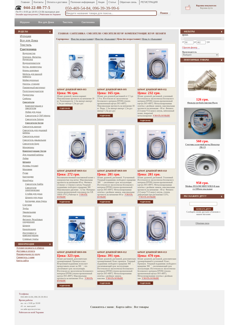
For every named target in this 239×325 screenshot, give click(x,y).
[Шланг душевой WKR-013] (156, 228)
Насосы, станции (31, 84)
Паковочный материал (34, 87)
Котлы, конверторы (32, 67)
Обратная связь (128, 2)
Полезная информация (83, 2)
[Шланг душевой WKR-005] (116, 65)
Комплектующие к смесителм (34, 107)
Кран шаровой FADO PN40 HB (202, 186)
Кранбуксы (28, 180)
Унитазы (27, 216)
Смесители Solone (34, 119)
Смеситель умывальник (34, 140)
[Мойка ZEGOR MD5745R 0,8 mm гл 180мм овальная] (202, 138)
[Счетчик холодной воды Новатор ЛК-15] (202, 96)
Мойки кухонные (31, 80)
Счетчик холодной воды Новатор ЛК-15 (202, 104)
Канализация (29, 229)
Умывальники (29, 212)
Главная (25, 2)
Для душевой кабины (33, 155)
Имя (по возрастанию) (82, 39)
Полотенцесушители (33, 91)
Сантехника (88, 22)
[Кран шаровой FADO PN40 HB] (202, 180)
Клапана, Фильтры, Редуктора (32, 58)
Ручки (25, 173)
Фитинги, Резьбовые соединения (33, 220)
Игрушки (25, 22)
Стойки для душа (33, 194)
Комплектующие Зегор (139, 33)
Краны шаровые (31, 70)
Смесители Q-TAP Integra (37, 116)
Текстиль (68, 22)
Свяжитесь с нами (25, 257)
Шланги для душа (34, 197)
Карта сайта (22, 260)
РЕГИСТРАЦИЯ (149, 2)
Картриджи (28, 177)
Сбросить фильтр (190, 47)
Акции (101, 2)
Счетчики (27, 205)
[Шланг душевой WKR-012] (116, 228)
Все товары (141, 306)
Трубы (26, 208)
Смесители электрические (32, 189)
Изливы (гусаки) (30, 166)
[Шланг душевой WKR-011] (156, 65)
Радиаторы (28, 95)
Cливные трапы (30, 239)
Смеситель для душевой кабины (35, 131)
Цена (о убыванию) (152, 39)
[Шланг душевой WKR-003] (76, 65)
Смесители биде (31, 144)
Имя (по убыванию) (105, 39)
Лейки (26, 158)
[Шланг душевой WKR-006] (76, 228)
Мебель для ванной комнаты (32, 75)
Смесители (94, 33)
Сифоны (27, 98)
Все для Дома (46, 22)
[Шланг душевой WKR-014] (76, 147)
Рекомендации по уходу (28, 254)
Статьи (112, 2)
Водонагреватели (31, 63)
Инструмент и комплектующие (30, 234)
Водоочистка (29, 53)
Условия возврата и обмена (30, 248)
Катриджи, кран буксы (36, 201)
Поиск (164, 13)
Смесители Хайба (34, 184)
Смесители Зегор (113, 33)
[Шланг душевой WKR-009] (116, 147)
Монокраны (28, 147)
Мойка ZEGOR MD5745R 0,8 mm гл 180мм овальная (202, 146)
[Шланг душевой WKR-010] (156, 147)
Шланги (26, 225)
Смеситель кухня (31, 136)
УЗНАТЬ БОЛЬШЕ (161, 116)
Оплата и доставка (57, 2)
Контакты (38, 2)
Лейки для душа (33, 112)
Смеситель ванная (32, 126)
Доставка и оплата (25, 251)
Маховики (27, 169)
